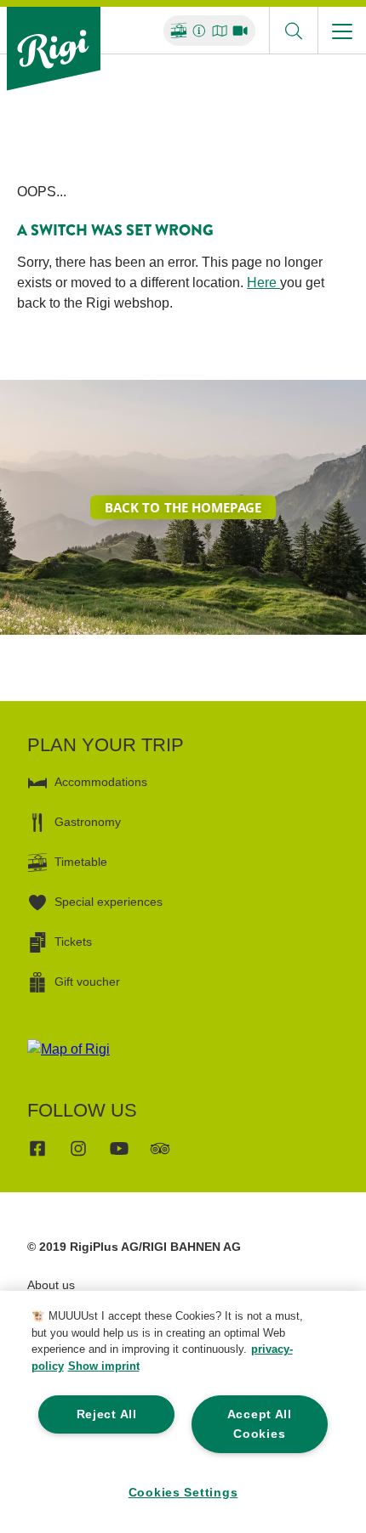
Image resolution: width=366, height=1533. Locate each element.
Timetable (80, 861)
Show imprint (104, 1366)
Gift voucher (87, 981)
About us (51, 1285)
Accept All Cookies (259, 1423)
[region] (183, 1412)
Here (263, 282)
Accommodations (100, 782)
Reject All (107, 1414)
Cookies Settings (183, 1492)
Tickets (73, 941)
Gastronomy (87, 822)
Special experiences (108, 901)
